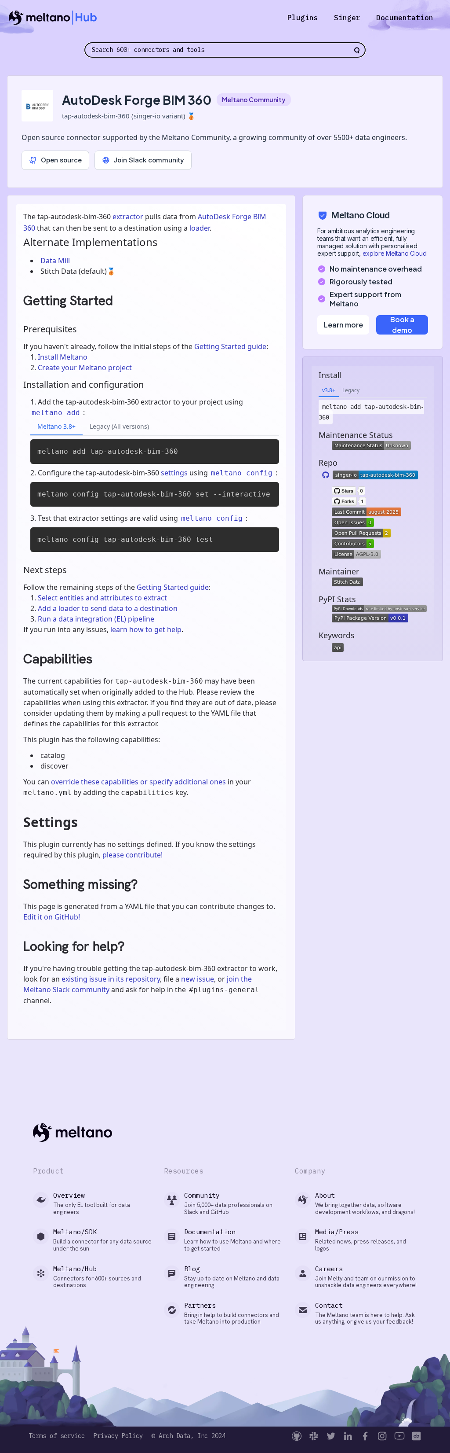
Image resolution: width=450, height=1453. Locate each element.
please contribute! (132, 855)
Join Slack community (148, 160)
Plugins (302, 17)
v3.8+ (328, 390)
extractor (127, 216)
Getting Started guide (230, 346)
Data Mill (55, 260)
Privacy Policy (118, 1436)
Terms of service (57, 1436)
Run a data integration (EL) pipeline (96, 619)
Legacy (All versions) (119, 426)
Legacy (350, 390)
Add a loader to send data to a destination (108, 608)
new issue (197, 979)
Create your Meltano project (85, 367)
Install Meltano (62, 357)
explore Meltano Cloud (395, 253)
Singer (347, 17)
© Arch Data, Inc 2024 (188, 1436)
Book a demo (402, 325)
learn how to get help (145, 629)
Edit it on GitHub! (51, 917)
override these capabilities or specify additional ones (138, 782)
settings (174, 473)
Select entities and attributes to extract (102, 598)
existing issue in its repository (111, 979)
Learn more (343, 324)
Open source (61, 160)
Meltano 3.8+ (56, 426)
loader (199, 228)
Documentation (404, 17)
